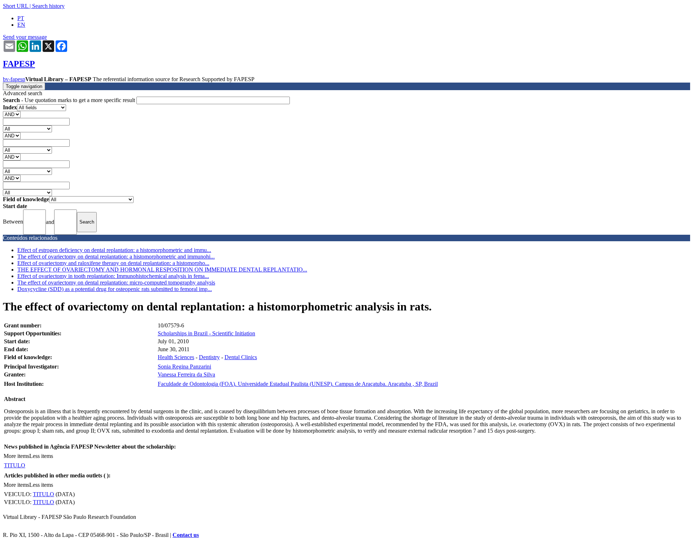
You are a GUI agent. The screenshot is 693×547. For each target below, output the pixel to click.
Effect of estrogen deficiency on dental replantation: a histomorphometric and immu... (114, 250)
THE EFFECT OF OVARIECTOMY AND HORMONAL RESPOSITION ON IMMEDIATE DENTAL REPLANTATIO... (162, 269)
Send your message (25, 37)
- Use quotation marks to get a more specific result (69, 100)
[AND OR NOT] (12, 114)
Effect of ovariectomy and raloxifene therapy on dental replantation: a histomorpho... (113, 263)
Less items (41, 456)
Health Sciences (176, 357)
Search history (48, 6)
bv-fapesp (14, 79)
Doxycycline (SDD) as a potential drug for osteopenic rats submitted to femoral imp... (114, 289)
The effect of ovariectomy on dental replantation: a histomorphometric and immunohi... (116, 256)
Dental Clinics (241, 357)
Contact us (186, 535)
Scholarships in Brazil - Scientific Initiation (206, 333)
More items (16, 456)
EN (21, 25)
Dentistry (209, 357)
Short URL (15, 6)
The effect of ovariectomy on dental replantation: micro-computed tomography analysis (116, 282)
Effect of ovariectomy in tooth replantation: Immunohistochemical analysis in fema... (113, 276)
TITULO (14, 465)
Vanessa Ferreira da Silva (186, 374)
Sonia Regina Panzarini (184, 366)
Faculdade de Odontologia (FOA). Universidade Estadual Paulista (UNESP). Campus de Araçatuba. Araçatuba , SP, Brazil (298, 384)
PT (20, 18)
